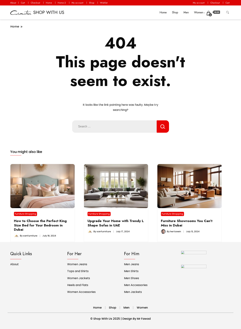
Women (198, 12)
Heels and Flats (77, 285)
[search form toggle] (227, 12)
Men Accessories (135, 285)
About (13, 2)
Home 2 (62, 2)
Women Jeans (77, 264)
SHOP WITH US (48, 12)
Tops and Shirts (78, 271)
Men (186, 12)
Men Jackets (133, 292)
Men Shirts (131, 271)
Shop (91, 2)
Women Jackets (78, 278)
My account (77, 2)
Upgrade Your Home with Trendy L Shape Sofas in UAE (116, 222)
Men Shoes (131, 278)
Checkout (35, 2)
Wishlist (103, 2)
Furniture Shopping (25, 213)
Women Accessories (81, 292)
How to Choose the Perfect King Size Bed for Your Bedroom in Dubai (40, 225)
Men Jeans (131, 264)
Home (49, 2)
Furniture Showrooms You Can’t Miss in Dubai (186, 222)
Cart (23, 2)
